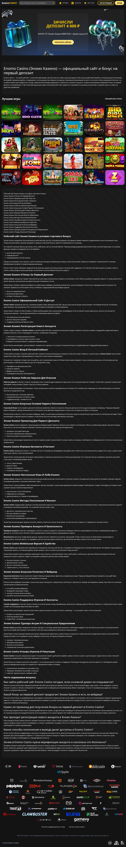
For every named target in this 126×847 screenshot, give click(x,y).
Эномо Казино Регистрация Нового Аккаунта (20, 201)
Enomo (9, 2)
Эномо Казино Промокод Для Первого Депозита (21, 210)
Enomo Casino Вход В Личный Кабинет (17, 203)
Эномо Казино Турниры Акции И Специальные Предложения (26, 230)
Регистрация (106, 3)
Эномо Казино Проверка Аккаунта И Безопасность (22, 220)
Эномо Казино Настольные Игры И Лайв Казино (21, 215)
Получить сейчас (63, 42)
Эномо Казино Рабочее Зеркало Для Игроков (20, 206)
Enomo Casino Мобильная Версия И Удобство (20, 222)
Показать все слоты (113, 99)
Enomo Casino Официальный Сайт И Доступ (19, 198)
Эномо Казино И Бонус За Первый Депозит (19, 196)
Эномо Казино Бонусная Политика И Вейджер (20, 225)
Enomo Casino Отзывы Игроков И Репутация (20, 232)
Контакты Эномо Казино (77, 827)
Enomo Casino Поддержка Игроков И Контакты (20, 227)
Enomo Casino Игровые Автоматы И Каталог (20, 213)
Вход (119, 3)
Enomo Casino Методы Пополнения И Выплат (20, 218)
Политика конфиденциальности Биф (53, 827)
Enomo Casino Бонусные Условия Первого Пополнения (24, 208)
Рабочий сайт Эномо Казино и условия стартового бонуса (25, 194)
